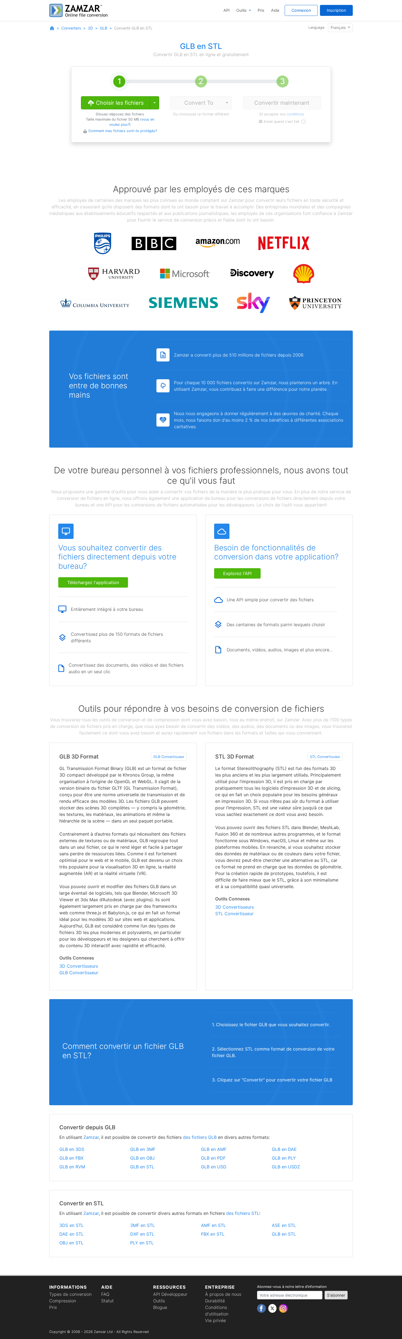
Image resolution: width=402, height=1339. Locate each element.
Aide (275, 10)
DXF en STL (142, 1234)
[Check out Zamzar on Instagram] (283, 1308)
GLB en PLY (284, 1158)
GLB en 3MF (142, 1149)
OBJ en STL (71, 1242)
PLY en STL (142, 1242)
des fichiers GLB (200, 1137)
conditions (295, 114)
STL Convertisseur (325, 757)
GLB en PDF (213, 1158)
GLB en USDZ (286, 1166)
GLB (103, 28)
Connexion (301, 10)
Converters (71, 28)
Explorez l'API (237, 573)
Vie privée (215, 1320)
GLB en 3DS (71, 1149)
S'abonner (336, 1295)
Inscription (336, 10)
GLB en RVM (72, 1166)
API (226, 10)
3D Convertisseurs (78, 966)
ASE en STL (284, 1225)
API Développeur (170, 1294)
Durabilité (215, 1300)
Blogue (160, 1307)
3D (90, 28)
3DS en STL (71, 1225)
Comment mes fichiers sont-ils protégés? (122, 131)
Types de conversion (70, 1294)
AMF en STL (213, 1225)
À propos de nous (223, 1294)
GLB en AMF (213, 1149)
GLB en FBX (71, 1158)
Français (339, 27)
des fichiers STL (242, 1213)
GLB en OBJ (142, 1158)
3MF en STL (142, 1225)
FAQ (105, 1294)
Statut (107, 1300)
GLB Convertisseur (168, 757)
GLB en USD (213, 1166)
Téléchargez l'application (93, 582)
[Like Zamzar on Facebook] (262, 1308)
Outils (242, 10)
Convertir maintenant (281, 103)
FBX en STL (213, 1234)
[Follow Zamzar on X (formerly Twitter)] (273, 1308)
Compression (62, 1300)
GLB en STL (142, 1166)
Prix (261, 10)
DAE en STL (71, 1234)
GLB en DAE (284, 1149)
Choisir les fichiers (119, 103)
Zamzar (91, 1137)
